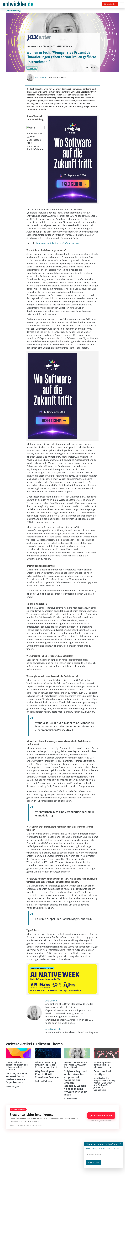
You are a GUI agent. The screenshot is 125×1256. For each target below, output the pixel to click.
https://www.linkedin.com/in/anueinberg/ (57, 243)
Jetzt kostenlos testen (101, 1115)
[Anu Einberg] (30, 77)
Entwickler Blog (13, 10)
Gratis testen (110, 4)
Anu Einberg (40, 77)
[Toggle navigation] (18, 4)
